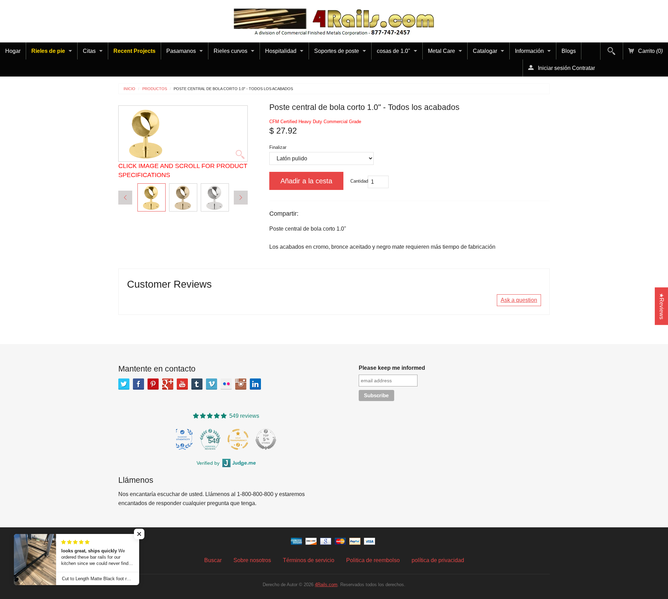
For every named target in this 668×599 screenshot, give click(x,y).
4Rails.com (326, 584)
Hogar (13, 51)
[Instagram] (240, 384)
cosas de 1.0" (393, 51)
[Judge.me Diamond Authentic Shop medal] (207, 439)
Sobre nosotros (252, 560)
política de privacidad (438, 560)
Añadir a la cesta (306, 181)
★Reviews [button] (662, 306)
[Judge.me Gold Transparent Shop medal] (263, 439)
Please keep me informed (392, 368)
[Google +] (167, 384)
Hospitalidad (280, 51)
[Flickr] (226, 384)
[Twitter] (123, 384)
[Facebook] (138, 384)
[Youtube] (182, 384)
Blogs (569, 51)
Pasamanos (181, 51)
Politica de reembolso (373, 560)
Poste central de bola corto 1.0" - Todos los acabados (233, 89)
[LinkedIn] (255, 384)
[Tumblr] (196, 384)
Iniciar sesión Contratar (565, 68)
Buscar (213, 560)
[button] (139, 534)
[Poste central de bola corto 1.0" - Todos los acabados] (151, 197)
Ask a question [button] (519, 300)
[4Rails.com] (334, 20)
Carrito (650, 51)
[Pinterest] (153, 384)
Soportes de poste (336, 51)
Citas (89, 51)
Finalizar (277, 147)
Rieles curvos (230, 51)
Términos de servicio (308, 560)
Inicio (129, 89)
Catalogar (485, 51)
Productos (154, 89)
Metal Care (441, 51)
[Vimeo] (211, 384)
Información (529, 51)
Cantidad (359, 181)
